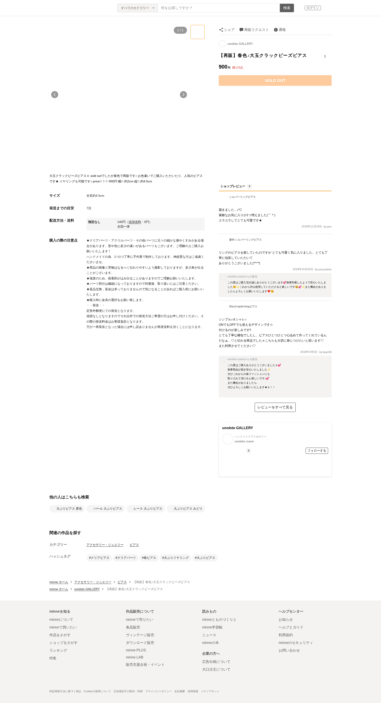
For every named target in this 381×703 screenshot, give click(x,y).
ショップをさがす (63, 643)
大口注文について (216, 669)
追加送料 (135, 222)
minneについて (61, 619)
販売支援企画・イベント (145, 664)
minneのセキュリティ (296, 643)
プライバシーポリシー (158, 691)
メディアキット (210, 691)
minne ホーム (58, 582)
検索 (286, 8)
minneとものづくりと (219, 619)
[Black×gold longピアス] (238, 312)
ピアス (134, 544)
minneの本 (210, 643)
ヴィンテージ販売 (140, 635)
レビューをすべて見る (275, 407)
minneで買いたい (63, 627)
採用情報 (193, 691)
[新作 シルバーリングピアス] (240, 245)
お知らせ (286, 619)
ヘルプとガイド (291, 627)
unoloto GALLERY (240, 43)
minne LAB (134, 657)
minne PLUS (136, 650)
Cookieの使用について (97, 691)
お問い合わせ (289, 650)
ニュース (209, 635)
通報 (282, 30)
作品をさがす (60, 635)
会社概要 (179, 691)
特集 (52, 658)
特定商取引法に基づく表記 (65, 691)
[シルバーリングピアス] (237, 202)
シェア (229, 30)
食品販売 (133, 627)
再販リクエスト (256, 30)
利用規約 (286, 635)
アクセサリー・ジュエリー (104, 544)
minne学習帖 (212, 627)
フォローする (317, 450)
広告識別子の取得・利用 (128, 691)
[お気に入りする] (325, 47)
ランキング (58, 650)
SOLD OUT (275, 80)
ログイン (313, 7)
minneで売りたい (139, 619)
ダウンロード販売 (140, 643)
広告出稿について (216, 662)
